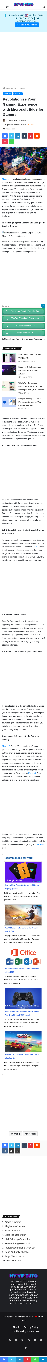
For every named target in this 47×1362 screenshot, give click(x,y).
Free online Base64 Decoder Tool (25, 311)
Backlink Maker (13, 1230)
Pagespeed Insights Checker (20, 1247)
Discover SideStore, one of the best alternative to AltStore (30, 370)
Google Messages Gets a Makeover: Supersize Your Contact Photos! (30, 402)
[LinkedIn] (17, 136)
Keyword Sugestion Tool (17, 1243)
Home (8, 88)
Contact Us (33, 1331)
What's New (17, 94)
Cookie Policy (19, 1331)
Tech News (19, 88)
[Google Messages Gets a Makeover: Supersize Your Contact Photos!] (9, 402)
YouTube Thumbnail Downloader (25, 318)
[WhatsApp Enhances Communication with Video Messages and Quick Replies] (9, 386)
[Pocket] (5, 141)
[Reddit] (37, 136)
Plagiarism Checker (15, 1226)
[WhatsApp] (11, 141)
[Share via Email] (11, 1150)
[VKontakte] (5, 1150)
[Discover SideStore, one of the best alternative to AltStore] (9, 370)
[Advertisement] (23, 58)
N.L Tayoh (9, 121)
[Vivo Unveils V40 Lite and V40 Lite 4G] (9, 358)
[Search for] (43, 8)
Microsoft (6, 179)
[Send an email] (16, 121)
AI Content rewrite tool (25, 325)
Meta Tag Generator (15, 1235)
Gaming (16, 1134)
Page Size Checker (15, 1256)
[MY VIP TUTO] (23, 4)
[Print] (17, 1150)
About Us (17, 1327)
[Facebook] (5, 136)
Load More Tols (14, 1260)
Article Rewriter (13, 1222)
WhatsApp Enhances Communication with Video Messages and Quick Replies (31, 386)
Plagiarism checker (25, 332)
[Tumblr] (24, 136)
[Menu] (7, 8)
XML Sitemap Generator (17, 1239)
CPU (36, 547)
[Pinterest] (30, 136)
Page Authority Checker (17, 1252)
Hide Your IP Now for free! (27, 25)
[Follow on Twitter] (15, 121)
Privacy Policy (31, 1327)
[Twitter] (11, 136)
